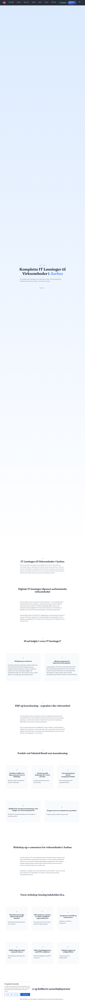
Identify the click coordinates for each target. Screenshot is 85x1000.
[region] (17, 989)
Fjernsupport (63, 2)
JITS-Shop (53, 2)
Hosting (33, 2)
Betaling (19, 2)
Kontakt (46, 2)
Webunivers (26, 2)
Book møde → (72, 3)
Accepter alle (25, 994)
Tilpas (8, 994)
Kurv (80, 2)
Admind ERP (11, 2)
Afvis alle (16, 994)
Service (40, 2)
